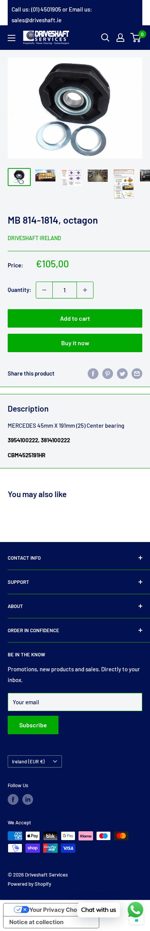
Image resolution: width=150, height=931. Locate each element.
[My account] (120, 37)
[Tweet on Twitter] (122, 373)
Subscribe (33, 724)
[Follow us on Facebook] (13, 799)
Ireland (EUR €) (28, 761)
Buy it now (75, 342)
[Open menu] (11, 38)
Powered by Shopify (29, 884)
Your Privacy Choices (58, 909)
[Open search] (105, 37)
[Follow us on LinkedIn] (27, 799)
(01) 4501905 (46, 9)
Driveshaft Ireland (34, 238)
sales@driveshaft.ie (37, 19)
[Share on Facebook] (93, 373)
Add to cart (75, 318)
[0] (136, 37)
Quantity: (19, 289)
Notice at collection (36, 922)
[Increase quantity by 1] (85, 290)
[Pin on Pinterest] (107, 373)
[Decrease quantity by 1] (44, 290)
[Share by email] (137, 373)
